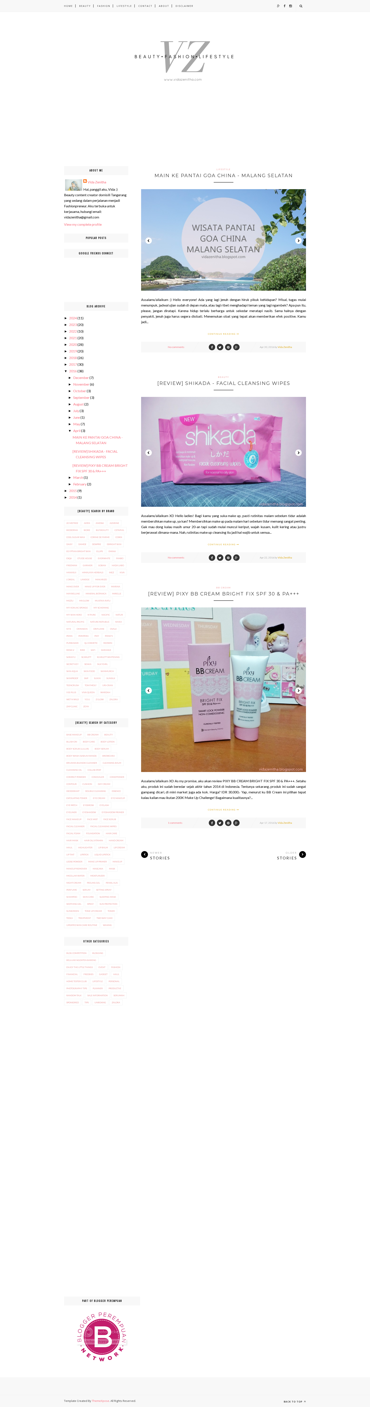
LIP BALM (103, 847)
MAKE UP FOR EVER (95, 586)
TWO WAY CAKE (105, 918)
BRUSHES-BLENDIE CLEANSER (81, 763)
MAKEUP (117, 861)
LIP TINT (70, 854)
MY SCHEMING (101, 607)
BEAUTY (85, 5)
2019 (73, 351)
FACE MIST (92, 819)
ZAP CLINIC (72, 706)
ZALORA (113, 699)
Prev (148, 240)
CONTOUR (71, 784)
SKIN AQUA (72, 671)
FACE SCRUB (109, 819)
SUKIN (97, 678)
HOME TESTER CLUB (76, 981)
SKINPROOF (72, 678)
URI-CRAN (107, 685)
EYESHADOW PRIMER (113, 812)
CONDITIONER (117, 777)
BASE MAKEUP (74, 734)
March (78, 477)
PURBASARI (72, 643)
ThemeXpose (100, 1401)
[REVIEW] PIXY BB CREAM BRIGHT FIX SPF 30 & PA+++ (223, 594)
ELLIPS (99, 551)
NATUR (119, 614)
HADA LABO (118, 565)
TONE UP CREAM (93, 911)
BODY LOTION (108, 741)
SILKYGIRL (102, 664)
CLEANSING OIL (74, 770)
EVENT (101, 967)
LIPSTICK (84, 854)
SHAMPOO (71, 897)
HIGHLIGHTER (85, 847)
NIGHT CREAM (73, 882)
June (76, 417)
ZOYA (86, 706)
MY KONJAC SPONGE (77, 607)
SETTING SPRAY (104, 889)
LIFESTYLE (124, 5)
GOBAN (102, 565)
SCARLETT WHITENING (108, 657)
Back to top (293, 1401)
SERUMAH (118, 995)
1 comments (175, 822)
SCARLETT (86, 657)
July (76, 411)
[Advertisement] (128, 136)
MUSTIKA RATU (102, 600)
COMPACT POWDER (76, 777)
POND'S (109, 636)
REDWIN (107, 643)
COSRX (118, 537)
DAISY (69, 544)
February (80, 484)
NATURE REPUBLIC (99, 621)
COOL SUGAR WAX (75, 537)
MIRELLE (116, 593)
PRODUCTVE (115, 988)
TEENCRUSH (72, 685)
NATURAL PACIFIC (75, 621)
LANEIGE (85, 579)
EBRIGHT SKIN (114, 544)
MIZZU (69, 600)
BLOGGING (97, 953)
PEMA (69, 636)
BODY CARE (89, 741)
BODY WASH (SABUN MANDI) (81, 755)
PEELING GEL (93, 882)
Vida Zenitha (285, 347)
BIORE (87, 530)
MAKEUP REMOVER (76, 868)
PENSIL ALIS (112, 882)
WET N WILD (72, 699)
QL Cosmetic (91, 643)
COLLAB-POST (94, 770)
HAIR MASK (72, 840)
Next (298, 240)
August (78, 404)
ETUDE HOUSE (85, 558)
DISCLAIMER (184, 5)
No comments (176, 347)
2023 (73, 325)
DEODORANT (72, 791)
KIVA (122, 572)
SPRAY (90, 904)
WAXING (107, 925)
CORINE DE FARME (100, 537)
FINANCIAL (72, 974)
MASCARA (98, 868)
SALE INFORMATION (97, 995)
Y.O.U (87, 699)
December (81, 378)
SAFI (93, 650)
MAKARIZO (101, 579)
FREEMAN (71, 565)
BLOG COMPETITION (76, 953)
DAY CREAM (104, 784)
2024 (73, 318)
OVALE (113, 629)
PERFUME (71, 889)
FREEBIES (88, 974)
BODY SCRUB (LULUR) (77, 748)
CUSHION (87, 784)
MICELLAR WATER (75, 875)
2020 (73, 344)
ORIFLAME (98, 629)
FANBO (119, 558)
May (76, 424)
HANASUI (71, 572)
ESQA (69, 558)
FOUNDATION (93, 833)
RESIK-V (70, 650)
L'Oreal (70, 579)
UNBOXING (100, 1002)
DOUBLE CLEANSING (95, 791)
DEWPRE (96, 544)
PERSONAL (114, 981)
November (81, 384)
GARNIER (87, 565)
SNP (86, 678)
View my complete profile (83, 224)
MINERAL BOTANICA (96, 593)
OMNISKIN (82, 629)
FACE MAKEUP (73, 819)
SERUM (86, 889)
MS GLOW (84, 600)
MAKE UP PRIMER (97, 861)
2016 (73, 371)
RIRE (82, 650)
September (81, 397)
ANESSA (100, 523)
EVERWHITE (104, 558)
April (77, 431)
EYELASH (104, 805)
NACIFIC (105, 614)
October (79, 391)
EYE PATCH (71, 805)
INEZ (111, 572)
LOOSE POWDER (74, 861)
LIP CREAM (119, 847)
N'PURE (92, 614)
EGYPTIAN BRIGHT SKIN (78, 551)
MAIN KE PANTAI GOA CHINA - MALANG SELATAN (223, 175)
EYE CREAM (99, 798)
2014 (73, 497)
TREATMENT (84, 918)
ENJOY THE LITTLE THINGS (79, 967)
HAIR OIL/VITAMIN (93, 840)
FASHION (103, 5)
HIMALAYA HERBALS (92, 572)
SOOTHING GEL (73, 904)
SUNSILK (110, 678)
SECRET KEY (72, 664)
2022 (73, 331)
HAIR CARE (111, 833)
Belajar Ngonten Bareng (81, 960)
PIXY (96, 636)
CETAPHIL (119, 530)
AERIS (87, 523)
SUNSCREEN (72, 911)
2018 (73, 358)
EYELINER (71, 812)
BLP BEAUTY (102, 530)
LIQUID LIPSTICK (102, 854)
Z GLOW (100, 699)
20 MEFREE (72, 523)
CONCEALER (98, 777)
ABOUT (164, 5)
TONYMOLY (91, 685)
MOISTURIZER (97, 875)
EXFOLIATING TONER (76, 798)
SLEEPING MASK (108, 897)
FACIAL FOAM (73, 833)
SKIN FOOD (89, 671)
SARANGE (106, 650)
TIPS (87, 1002)
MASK (112, 868)
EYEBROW (88, 805)
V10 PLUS (71, 692)
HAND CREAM (116, 840)
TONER (111, 911)
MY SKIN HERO (74, 614)
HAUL (69, 847)
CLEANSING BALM (112, 763)
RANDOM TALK (74, 995)
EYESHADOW (89, 812)
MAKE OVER (72, 586)
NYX (68, 629)
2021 (73, 338)
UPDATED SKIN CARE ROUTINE (81, 925)
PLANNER (98, 988)
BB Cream (223, 587)
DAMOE (82, 544)
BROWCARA (108, 755)
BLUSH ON (71, 741)
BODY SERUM (102, 748)
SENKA (87, 664)
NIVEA (118, 621)
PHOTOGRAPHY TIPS (76, 988)
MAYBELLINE (73, 593)
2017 (73, 364)
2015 (73, 491)
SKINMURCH (107, 671)
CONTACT (145, 5)
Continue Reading (222, 334)
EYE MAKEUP (118, 798)
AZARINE (114, 523)
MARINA (115, 586)
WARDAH (105, 692)
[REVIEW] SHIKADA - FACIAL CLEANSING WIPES (223, 383)
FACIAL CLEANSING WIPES (103, 826)
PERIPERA (83, 636)
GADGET (103, 974)
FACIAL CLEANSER (75, 826)
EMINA (112, 551)
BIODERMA (72, 530)
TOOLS (69, 918)
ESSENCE (116, 791)
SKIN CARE (88, 897)
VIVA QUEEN (88, 692)
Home (68, 5)
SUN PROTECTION (108, 904)
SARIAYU (71, 657)
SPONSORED (72, 1002)
